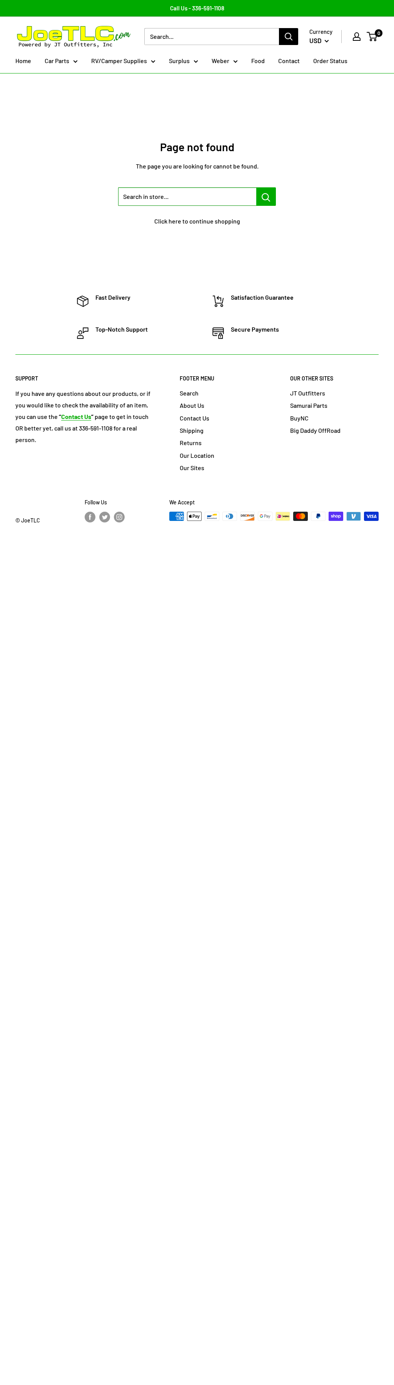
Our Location (197, 455)
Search (189, 393)
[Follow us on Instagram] (119, 517)
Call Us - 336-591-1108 (197, 8)
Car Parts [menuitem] (57, 60)
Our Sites (192, 467)
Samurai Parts (308, 405)
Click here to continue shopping (197, 221)
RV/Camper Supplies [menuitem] (119, 60)
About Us (192, 405)
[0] (372, 36)
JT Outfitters (307, 393)
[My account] (357, 36)
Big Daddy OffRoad (315, 430)
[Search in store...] (266, 196)
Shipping (192, 430)
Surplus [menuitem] (179, 60)
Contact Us (194, 418)
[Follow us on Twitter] (104, 517)
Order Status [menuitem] (330, 60)
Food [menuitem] (258, 60)
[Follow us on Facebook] (90, 517)
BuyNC (299, 418)
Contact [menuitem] (289, 60)
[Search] (288, 36)
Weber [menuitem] (220, 60)
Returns (191, 442)
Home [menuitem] (23, 60)
